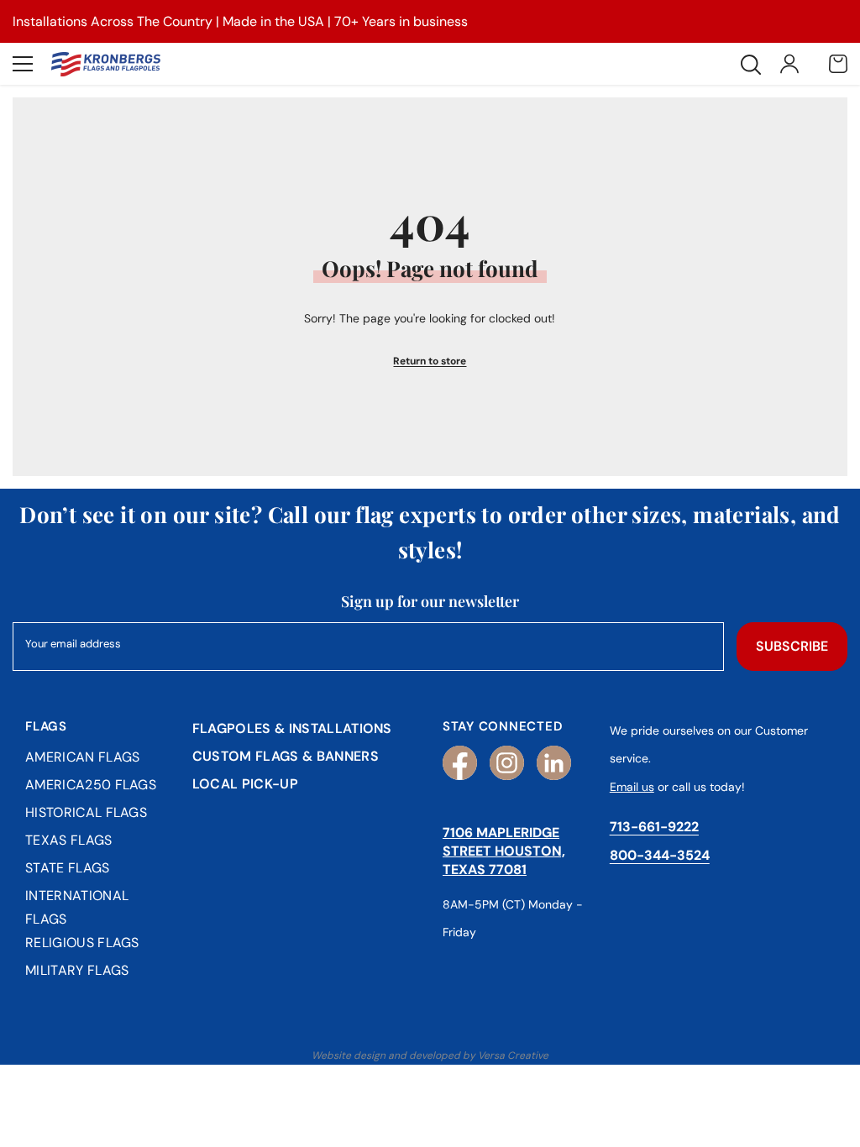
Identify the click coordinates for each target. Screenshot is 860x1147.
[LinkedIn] (554, 763)
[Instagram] (507, 763)
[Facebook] (460, 763)
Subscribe (792, 646)
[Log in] (789, 64)
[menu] (23, 64)
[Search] (751, 65)
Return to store (429, 361)
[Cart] (838, 64)
